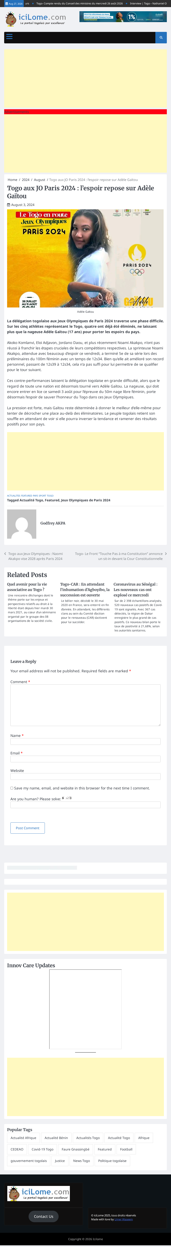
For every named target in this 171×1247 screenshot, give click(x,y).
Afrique (144, 1137)
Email (16, 752)
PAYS (35, 495)
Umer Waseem (123, 1219)
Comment (20, 681)
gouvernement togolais (29, 1160)
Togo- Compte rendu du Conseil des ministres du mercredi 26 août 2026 (70, 3)
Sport (42, 495)
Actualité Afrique (23, 1137)
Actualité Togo (31, 500)
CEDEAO (17, 1149)
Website (17, 770)
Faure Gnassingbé (75, 1149)
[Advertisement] (85, 78)
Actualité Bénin (56, 1137)
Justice (60, 1160)
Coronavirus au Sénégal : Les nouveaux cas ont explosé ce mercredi (135, 589)
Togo (50, 495)
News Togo (81, 1160)
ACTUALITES (13, 495)
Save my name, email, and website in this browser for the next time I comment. (82, 787)
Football (126, 1149)
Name (17, 735)
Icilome (98, 1239)
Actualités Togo (88, 1137)
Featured (26, 495)
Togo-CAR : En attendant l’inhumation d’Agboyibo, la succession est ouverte (85, 589)
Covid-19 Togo (42, 1149)
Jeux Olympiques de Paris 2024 (85, 500)
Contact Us (43, 1216)
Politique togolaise (112, 1160)
